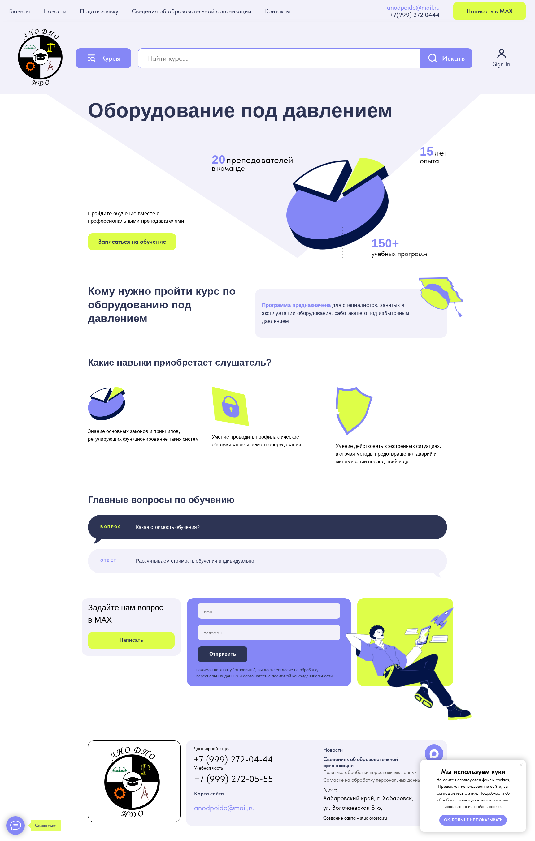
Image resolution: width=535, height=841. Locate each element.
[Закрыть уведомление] (521, 765)
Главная (19, 11)
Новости (55, 11)
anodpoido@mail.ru (413, 7)
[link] (501, 58)
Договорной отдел (212, 748)
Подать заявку (99, 11)
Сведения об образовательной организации (191, 11)
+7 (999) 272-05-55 (233, 778)
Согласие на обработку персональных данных (373, 780)
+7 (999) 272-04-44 (233, 759)
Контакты (277, 11)
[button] (132, 241)
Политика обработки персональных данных (370, 772)
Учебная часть (208, 768)
